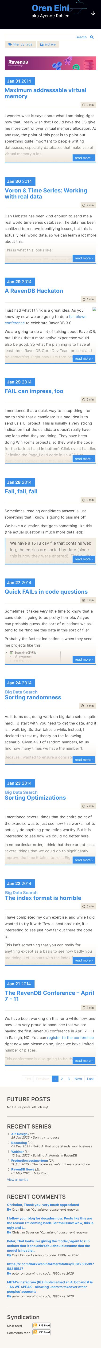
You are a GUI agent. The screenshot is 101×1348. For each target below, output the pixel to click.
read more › (84, 158)
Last (90, 1079)
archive (49, 44)
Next (78, 1079)
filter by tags (22, 44)
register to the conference (70, 1037)
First (28, 1079)
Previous (42, 1079)
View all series (17, 1179)
